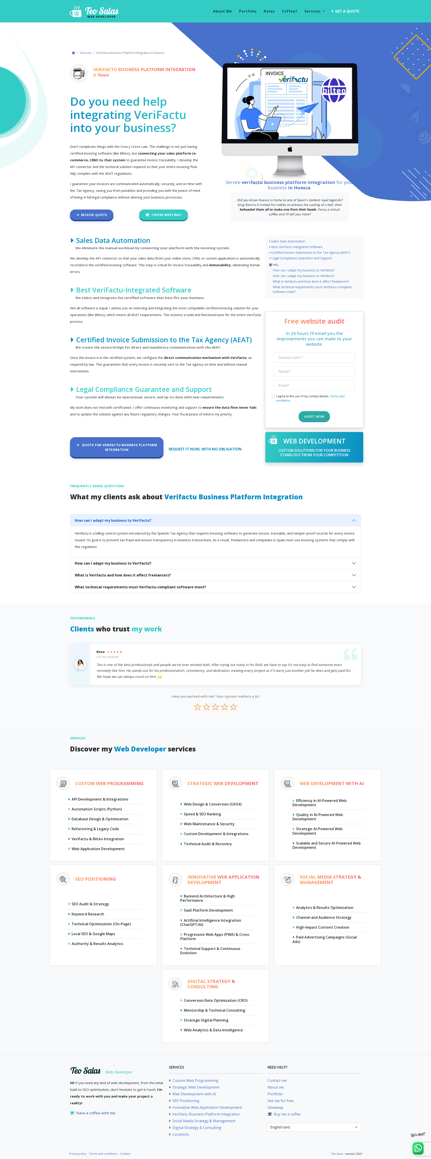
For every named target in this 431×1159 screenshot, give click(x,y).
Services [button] (313, 11)
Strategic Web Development (196, 1087)
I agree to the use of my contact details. (310, 398)
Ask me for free (281, 1100)
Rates (269, 11)
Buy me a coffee (287, 1114)
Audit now (314, 416)
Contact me (277, 1080)
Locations (180, 1134)
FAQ (275, 265)
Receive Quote (94, 215)
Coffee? (289, 11)
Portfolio (248, 11)
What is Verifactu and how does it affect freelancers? (311, 281)
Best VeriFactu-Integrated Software (297, 247)
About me (222, 11)
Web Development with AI (194, 1093)
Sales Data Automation (288, 241)
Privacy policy (77, 1154)
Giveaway (275, 1107)
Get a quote (346, 11)
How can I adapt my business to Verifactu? (303, 270)
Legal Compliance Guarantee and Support (301, 258)
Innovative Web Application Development (207, 1107)
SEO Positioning (185, 1100)
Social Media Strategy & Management (203, 1120)
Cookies (125, 1154)
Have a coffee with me (95, 1113)
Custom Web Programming (195, 1080)
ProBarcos (140, 1154)
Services (86, 53)
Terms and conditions (103, 1154)
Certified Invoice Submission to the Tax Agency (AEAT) (310, 252)
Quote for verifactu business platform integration (119, 447)
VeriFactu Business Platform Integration (206, 1114)
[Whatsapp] (418, 1147)
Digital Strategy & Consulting (196, 1127)
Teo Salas (337, 1154)
